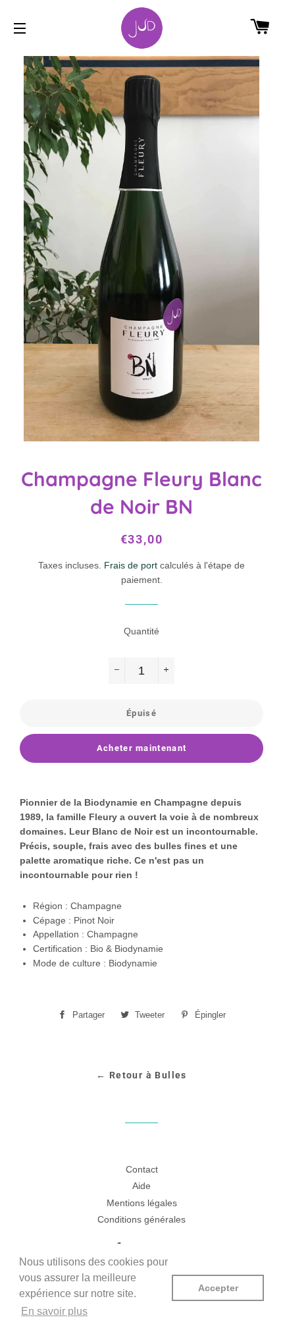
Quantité (141, 631)
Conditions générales (141, 1219)
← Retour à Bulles (141, 1075)
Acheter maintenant (141, 748)
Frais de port (130, 565)
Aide (141, 1185)
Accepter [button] (218, 1288)
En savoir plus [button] (54, 1311)
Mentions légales (142, 1203)
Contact (142, 1169)
